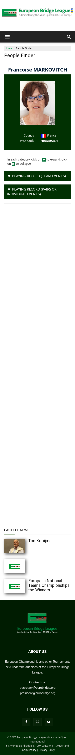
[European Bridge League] (37, 12)
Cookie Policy (28, 750)
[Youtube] (49, 722)
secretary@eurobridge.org (37, 687)
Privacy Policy (47, 750)
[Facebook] (26, 722)
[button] (7, 37)
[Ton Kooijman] (23, 546)
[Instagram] (37, 722)
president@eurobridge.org (37, 693)
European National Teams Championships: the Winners (49, 585)
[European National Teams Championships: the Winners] (23, 586)
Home (8, 48)
